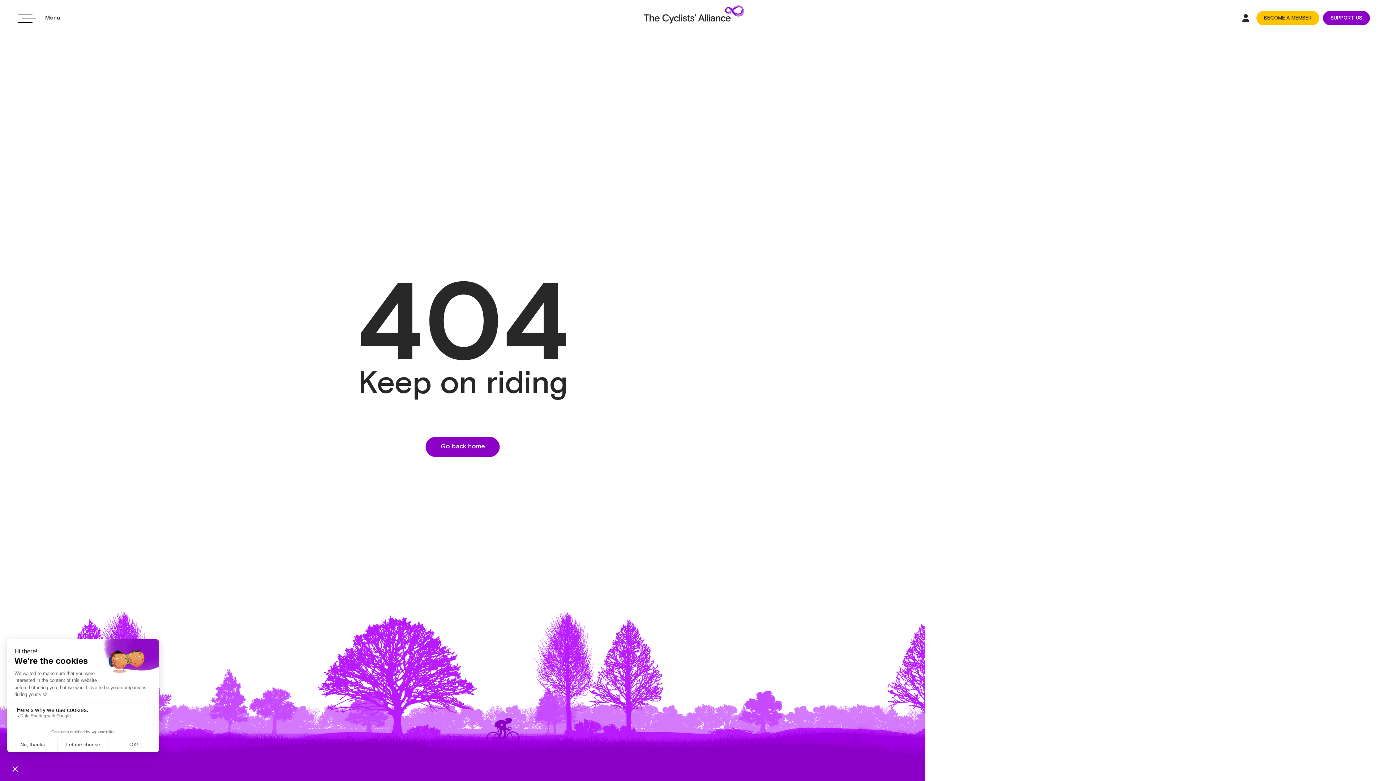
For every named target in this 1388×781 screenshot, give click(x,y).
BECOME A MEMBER (1288, 18)
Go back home (463, 446)
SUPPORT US (1346, 18)
